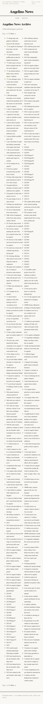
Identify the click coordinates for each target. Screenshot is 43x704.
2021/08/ (8, 612)
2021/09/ (8, 615)
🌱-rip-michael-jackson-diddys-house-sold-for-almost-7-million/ (13, 73)
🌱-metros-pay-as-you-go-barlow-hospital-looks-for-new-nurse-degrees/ (13, 65)
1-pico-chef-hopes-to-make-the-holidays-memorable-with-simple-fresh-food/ (14, 144)
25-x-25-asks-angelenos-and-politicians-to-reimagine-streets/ (32, 299)
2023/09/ (26, 248)
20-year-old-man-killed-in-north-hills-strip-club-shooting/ (14, 509)
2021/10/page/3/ (11, 629)
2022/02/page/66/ (29, 163)
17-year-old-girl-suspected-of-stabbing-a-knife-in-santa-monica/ (14, 386)
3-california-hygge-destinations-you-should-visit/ (31, 356)
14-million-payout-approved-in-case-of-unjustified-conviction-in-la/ (14, 318)
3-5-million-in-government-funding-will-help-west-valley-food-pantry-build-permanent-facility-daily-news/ (32, 326)
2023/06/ (26, 240)
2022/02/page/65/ (29, 161)
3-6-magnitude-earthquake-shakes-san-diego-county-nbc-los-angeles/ (32, 340)
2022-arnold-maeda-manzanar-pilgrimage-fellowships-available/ (12, 650)
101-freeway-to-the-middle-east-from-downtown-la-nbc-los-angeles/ (14, 242)
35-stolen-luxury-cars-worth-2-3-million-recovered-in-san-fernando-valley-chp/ (32, 528)
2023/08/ (26, 245)
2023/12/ (26, 256)
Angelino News (21, 11)
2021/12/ (8, 642)
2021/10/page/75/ (11, 632)
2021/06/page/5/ (11, 602)
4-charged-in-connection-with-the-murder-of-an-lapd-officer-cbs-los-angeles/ (32, 571)
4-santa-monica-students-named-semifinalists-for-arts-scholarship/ (32, 599)
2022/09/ (26, 191)
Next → (13, 34)
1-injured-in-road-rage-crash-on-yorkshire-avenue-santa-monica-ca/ (14, 117)
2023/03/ (26, 229)
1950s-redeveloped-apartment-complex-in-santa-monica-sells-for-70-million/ (14, 419)
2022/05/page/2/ (28, 174)
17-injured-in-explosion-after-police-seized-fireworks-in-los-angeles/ (13, 378)
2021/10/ (8, 623)
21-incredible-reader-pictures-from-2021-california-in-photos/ (30, 272)
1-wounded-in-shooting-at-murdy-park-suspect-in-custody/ (14, 158)
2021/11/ (8, 634)
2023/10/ (26, 250)
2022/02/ (26, 153)
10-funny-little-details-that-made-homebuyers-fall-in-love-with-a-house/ (14, 179)
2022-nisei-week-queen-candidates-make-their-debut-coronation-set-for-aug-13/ (32, 87)
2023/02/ (26, 226)
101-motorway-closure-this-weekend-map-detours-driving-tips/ (14, 250)
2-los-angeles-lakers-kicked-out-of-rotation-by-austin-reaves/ (14, 473)
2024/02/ (26, 261)
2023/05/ (26, 237)
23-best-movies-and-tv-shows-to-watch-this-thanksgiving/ (30, 291)
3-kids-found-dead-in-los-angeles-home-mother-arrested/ (31, 384)
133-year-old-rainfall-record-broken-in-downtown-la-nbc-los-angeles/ (14, 310)
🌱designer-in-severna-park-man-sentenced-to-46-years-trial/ (14, 90)
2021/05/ (8, 593)
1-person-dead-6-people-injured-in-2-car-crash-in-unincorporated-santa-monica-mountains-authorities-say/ (13, 128)
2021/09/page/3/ (11, 621)
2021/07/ (8, 604)
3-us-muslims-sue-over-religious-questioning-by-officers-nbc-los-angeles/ (31, 460)
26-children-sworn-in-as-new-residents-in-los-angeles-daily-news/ (31, 313)
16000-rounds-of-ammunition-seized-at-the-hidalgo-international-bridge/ (14, 370)
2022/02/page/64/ (29, 158)
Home (17, 18)
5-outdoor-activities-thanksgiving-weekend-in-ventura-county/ (31, 678)
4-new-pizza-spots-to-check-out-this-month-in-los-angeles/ (32, 590)
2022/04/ (26, 169)
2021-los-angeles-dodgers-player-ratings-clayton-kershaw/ (13, 561)
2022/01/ (26, 147)
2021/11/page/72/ (11, 640)
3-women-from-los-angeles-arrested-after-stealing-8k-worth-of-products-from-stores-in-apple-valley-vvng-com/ (32, 471)
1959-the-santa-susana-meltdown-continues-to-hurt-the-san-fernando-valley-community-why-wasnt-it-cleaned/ (14, 430)
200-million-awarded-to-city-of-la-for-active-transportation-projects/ (13, 517)
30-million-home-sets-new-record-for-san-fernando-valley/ (32, 482)
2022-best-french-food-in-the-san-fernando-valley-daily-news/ (13, 659)
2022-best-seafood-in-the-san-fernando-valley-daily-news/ (13, 675)
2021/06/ (8, 596)
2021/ (8, 523)
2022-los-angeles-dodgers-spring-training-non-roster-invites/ (31, 73)
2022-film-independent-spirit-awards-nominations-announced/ (31, 60)
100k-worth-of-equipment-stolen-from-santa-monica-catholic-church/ (14, 218)
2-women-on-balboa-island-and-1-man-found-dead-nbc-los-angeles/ (14, 501)
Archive (25, 18)
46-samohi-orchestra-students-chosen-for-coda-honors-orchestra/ (31, 634)
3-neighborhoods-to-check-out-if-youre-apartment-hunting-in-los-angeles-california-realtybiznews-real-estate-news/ (31, 419)
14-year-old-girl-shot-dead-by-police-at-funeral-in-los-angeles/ (14, 326)
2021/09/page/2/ (11, 618)
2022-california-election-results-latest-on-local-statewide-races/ (31, 41)
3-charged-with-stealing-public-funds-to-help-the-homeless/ (31, 365)
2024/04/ (26, 267)
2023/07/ (26, 242)
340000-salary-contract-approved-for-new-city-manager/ (31, 490)
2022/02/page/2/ (28, 155)
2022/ (8, 645)
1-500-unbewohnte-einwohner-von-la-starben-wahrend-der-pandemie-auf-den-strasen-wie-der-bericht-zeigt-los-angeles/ (14, 100)
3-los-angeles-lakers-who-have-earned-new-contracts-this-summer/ (32, 400)
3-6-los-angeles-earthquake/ (32, 335)
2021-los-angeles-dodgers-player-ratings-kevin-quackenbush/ (13, 588)
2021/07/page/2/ (11, 607)
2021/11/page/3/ (11, 637)
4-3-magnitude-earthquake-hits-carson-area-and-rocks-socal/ (32, 541)
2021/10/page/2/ (11, 626)
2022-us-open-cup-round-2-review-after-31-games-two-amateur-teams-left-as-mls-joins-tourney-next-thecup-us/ (32, 139)
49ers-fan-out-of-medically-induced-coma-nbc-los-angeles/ (32, 642)
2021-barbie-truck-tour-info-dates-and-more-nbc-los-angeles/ (14, 528)
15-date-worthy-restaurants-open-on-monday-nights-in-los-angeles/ (14, 335)
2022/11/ (26, 196)
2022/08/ (26, 188)
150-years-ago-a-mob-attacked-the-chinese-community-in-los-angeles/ (14, 343)
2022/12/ (26, 199)
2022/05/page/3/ (28, 177)
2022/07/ (26, 185)
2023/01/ (26, 223)
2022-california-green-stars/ (32, 46)
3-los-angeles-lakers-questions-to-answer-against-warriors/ (32, 392)
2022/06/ (26, 182)
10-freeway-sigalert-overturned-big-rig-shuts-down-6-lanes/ (13, 171)
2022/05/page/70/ (29, 180)
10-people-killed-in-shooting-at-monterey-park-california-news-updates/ (14, 188)
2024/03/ (26, 264)
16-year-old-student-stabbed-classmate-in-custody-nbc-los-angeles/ (14, 362)
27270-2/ (26, 319)
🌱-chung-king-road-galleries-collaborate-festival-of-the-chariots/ (13, 41)
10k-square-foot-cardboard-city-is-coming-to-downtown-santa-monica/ (14, 269)
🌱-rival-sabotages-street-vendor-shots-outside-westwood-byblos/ (13, 82)
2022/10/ (26, 193)
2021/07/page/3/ (11, 610)
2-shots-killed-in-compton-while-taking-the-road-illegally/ (14, 492)
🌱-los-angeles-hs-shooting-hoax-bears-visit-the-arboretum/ (14, 49)
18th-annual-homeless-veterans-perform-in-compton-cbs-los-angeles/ (13, 395)
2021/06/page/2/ (11, 599)
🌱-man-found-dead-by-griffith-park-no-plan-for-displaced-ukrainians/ (13, 57)
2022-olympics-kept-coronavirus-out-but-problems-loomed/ (30, 95)
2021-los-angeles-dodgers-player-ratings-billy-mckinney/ (13, 552)
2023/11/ (26, 253)
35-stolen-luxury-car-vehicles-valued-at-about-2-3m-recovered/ (32, 509)
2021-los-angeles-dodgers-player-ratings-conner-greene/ (13, 569)
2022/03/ (26, 166)
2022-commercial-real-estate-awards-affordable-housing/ (31, 52)
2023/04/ (26, 234)
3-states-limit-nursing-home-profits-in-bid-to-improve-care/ (32, 446)
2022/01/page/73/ (29, 150)
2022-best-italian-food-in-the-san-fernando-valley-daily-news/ (13, 667)
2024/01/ (26, 259)
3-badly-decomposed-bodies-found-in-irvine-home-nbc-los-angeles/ (32, 348)
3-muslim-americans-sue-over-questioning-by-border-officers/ (32, 408)
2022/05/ (26, 172)
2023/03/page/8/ (28, 231)
